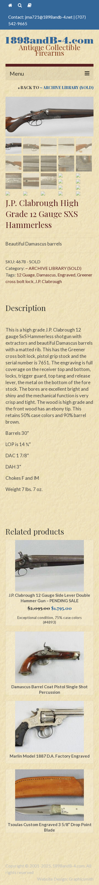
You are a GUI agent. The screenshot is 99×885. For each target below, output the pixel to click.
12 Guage (25, 274)
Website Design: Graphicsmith (65, 879)
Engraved (66, 274)
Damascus (46, 274)
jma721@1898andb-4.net (49, 17)
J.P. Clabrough (48, 281)
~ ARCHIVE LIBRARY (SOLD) (67, 87)
